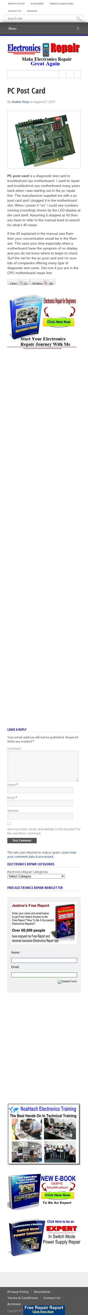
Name (12, 785)
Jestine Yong (20, 102)
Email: (15, 967)
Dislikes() (43, 283)
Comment (14, 749)
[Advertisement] (44, 531)
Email (12, 798)
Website (13, 811)
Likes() (18, 283)
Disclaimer (37, 3)
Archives (32, 11)
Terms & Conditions (61, 3)
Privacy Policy (16, 3)
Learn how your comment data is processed (41, 854)
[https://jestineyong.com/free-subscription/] (44, 1310)
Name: (15, 952)
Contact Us (14, 11)
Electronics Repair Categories (27, 872)
